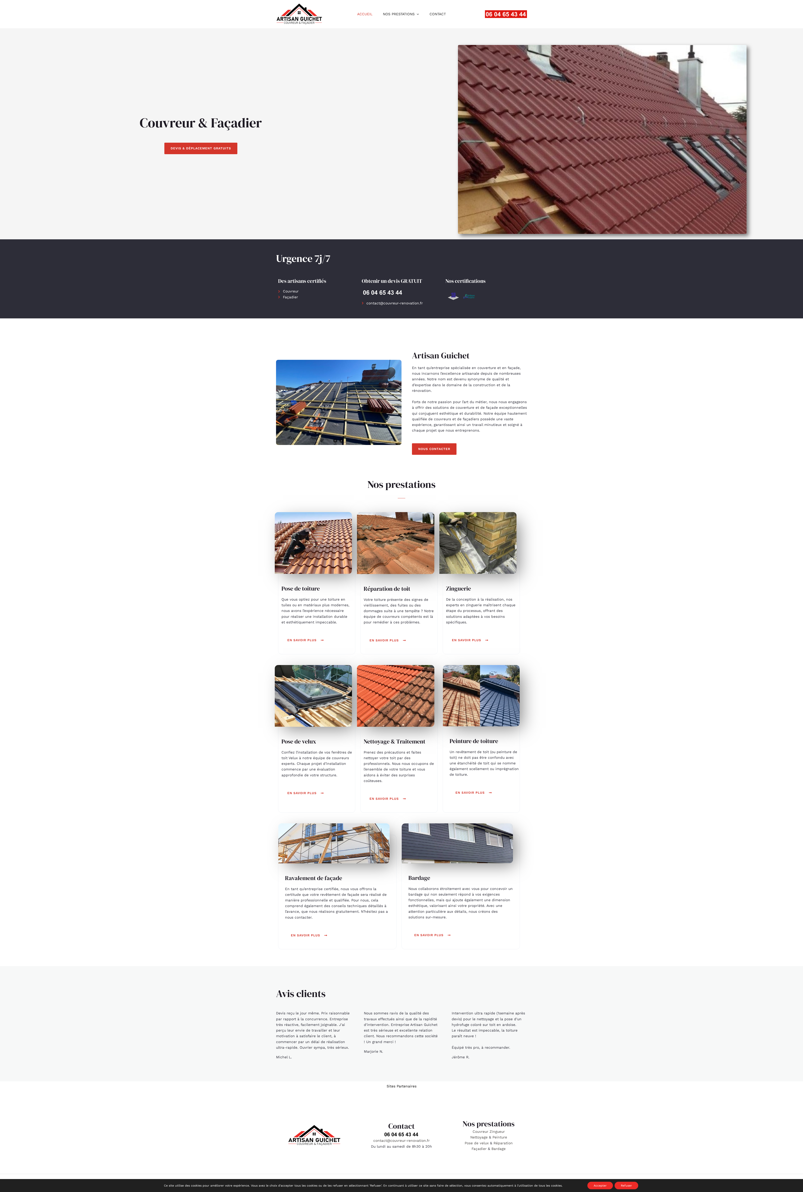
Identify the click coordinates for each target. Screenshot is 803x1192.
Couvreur (481, 1131)
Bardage (498, 1149)
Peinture (499, 1137)
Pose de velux (477, 1143)
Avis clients (301, 993)
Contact (438, 14)
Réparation (503, 1143)
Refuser (626, 1185)
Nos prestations (399, 14)
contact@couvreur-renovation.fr (401, 1140)
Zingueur (497, 1131)
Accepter (600, 1185)
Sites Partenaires (402, 1086)
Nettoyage (479, 1137)
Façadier (479, 1149)
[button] (417, 14)
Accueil (364, 14)
